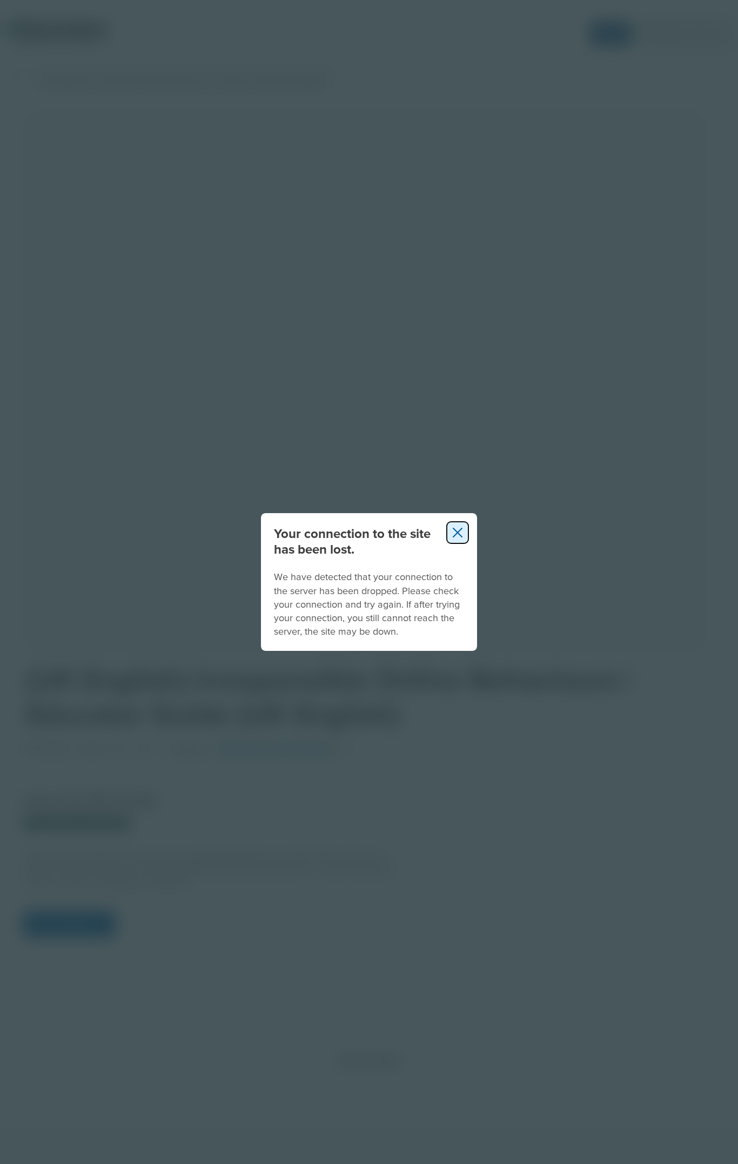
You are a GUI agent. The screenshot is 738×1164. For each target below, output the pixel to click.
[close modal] (457, 532)
